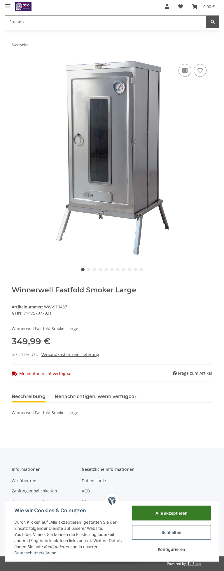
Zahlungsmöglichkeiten (34, 491)
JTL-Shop (194, 563)
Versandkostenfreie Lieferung (70, 354)
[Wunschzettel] (181, 6)
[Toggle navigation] (7, 3)
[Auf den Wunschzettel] (200, 70)
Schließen (171, 532)
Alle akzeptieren (171, 513)
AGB (86, 491)
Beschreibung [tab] (29, 396)
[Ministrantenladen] (23, 6)
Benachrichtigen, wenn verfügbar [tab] (95, 396)
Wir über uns (24, 480)
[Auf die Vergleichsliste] (184, 70)
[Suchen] (212, 21)
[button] (167, 6)
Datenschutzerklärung (35, 552)
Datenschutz (94, 480)
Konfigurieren (171, 549)
